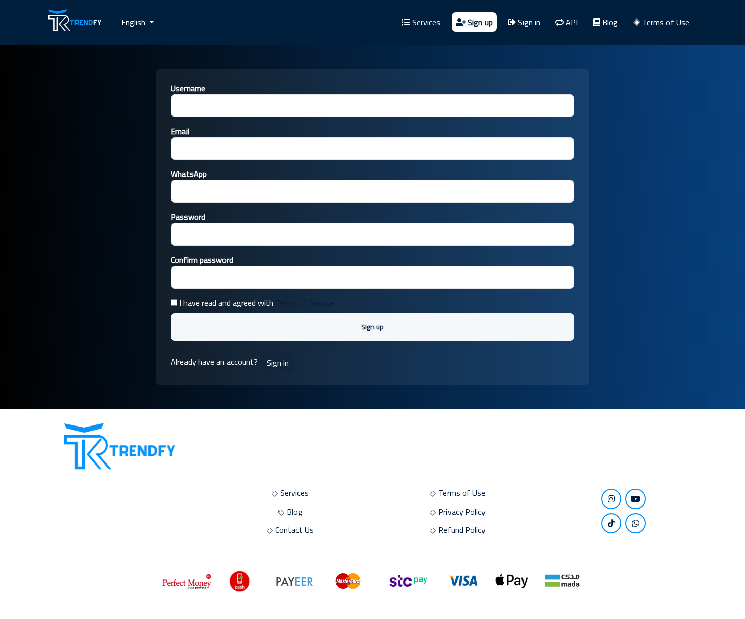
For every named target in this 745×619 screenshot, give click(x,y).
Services (425, 22)
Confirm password (202, 260)
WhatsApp (189, 174)
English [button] (134, 22)
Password (188, 217)
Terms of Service (304, 303)
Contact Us (294, 529)
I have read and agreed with (255, 303)
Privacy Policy (462, 511)
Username (188, 88)
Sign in (528, 22)
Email (180, 131)
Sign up (479, 22)
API (571, 22)
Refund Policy (462, 529)
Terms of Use (664, 22)
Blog (609, 22)
